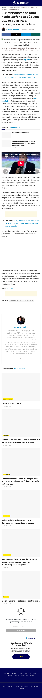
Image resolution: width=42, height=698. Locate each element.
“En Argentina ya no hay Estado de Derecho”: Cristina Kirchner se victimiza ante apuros (22, 223)
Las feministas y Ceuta (20, 132)
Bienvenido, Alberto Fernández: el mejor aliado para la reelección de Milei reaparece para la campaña (19, 561)
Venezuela (24, 675)
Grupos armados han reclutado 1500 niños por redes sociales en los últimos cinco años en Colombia (21, 481)
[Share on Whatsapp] (35, 34)
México (17, 675)
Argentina (26, 60)
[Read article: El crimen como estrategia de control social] (21, 585)
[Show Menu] (2, 3)
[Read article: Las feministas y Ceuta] (6, 135)
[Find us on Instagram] (24, 693)
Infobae (10, 288)
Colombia (6, 474)
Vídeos (32, 675)
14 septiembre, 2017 (28, 29)
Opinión (6, 435)
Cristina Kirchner (15, 300)
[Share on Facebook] (6, 34)
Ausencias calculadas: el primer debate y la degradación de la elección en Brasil (23, 143)
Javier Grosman (28, 300)
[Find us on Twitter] (17, 692)
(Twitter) (36, 50)
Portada (4, 7)
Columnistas (7, 399)
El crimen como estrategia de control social (21, 601)
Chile (26, 673)
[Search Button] (39, 3)
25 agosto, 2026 (17, 134)
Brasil (20, 673)
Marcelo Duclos (13, 29)
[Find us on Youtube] (21, 693)
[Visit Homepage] (21, 3)
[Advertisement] (21, 214)
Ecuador (9, 675)
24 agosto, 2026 (17, 147)
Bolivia (5, 596)
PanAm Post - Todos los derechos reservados (20, 686)
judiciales (14, 226)
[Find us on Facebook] (19, 693)
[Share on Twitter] (16, 34)
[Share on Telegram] (26, 34)
